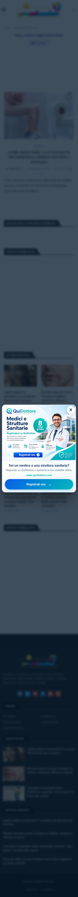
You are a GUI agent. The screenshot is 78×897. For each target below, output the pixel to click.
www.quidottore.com (39, 475)
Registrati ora (39, 484)
